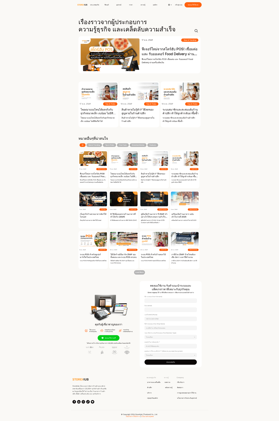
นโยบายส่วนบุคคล (147, 416)
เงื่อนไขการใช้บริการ (133, 416)
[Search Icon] (196, 31)
